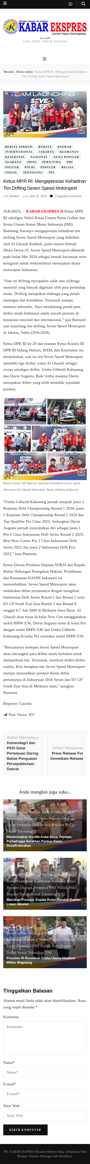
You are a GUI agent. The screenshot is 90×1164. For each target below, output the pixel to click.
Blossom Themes (27, 1156)
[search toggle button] (83, 4)
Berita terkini (19, 146)
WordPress (65, 1156)
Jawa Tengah (64, 812)
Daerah (65, 146)
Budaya (45, 146)
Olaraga (13, 162)
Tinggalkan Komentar (68, 196)
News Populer (66, 157)
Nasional (39, 157)
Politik (12, 167)
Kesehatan (15, 157)
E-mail (9, 1084)
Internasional (19, 151)
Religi (68, 167)
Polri (30, 167)
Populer (48, 167)
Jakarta (46, 151)
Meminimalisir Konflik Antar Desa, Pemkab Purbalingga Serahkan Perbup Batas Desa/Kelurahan (39, 841)
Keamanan (69, 151)
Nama (9, 1062)
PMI (70, 162)
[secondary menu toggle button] (5, 3)
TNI (51, 172)
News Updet (45, 38)
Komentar (11, 1017)
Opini (32, 162)
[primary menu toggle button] (45, 59)
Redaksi (14, 196)
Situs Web (11, 1106)
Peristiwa (51, 162)
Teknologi (33, 172)
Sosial (11, 172)
